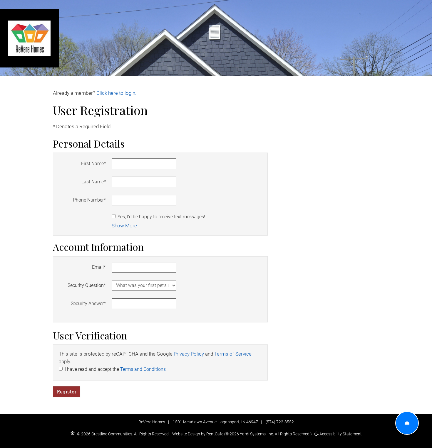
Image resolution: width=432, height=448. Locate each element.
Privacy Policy (189, 354)
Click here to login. (116, 93)
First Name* (93, 163)
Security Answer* (88, 303)
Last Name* (93, 182)
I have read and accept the (115, 369)
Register (66, 391)
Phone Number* (89, 200)
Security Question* (87, 285)
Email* (99, 267)
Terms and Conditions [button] (143, 369)
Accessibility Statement (340, 434)
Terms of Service (233, 354)
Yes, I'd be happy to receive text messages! (161, 216)
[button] (124, 226)
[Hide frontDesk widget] (407, 423)
